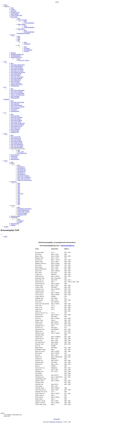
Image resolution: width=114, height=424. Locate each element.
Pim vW (60, 422)
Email (5, 236)
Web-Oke (52, 422)
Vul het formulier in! (67, 245)
